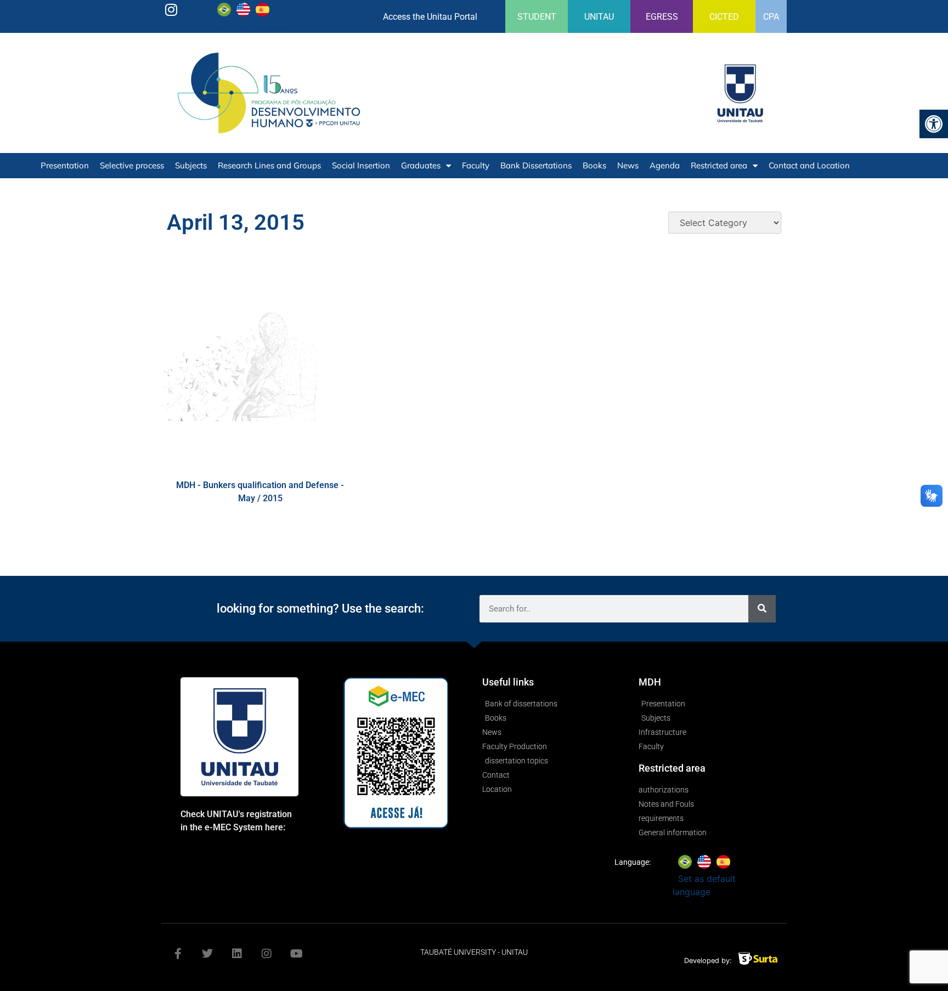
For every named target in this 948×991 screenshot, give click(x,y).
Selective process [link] (132, 165)
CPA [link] (771, 17)
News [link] (628, 165)
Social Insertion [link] (361, 165)
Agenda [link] (665, 165)
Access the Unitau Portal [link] (430, 17)
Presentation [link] (65, 165)
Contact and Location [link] (809, 165)
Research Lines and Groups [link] (269, 165)
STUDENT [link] (536, 17)
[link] (933, 124)
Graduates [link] (421, 165)
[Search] (762, 608)
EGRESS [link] (662, 17)
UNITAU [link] (599, 17)
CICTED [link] (724, 17)
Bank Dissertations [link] (536, 165)
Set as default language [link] (243, 26)
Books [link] (594, 165)
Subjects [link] (191, 165)
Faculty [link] (475, 165)
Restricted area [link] (719, 165)
